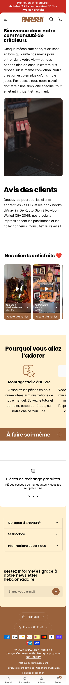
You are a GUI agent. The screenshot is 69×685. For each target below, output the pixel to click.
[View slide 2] (33, 496)
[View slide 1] (28, 496)
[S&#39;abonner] (56, 591)
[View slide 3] (37, 496)
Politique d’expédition (33, 672)
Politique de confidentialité (20, 667)
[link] (29, 371)
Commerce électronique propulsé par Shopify (38, 655)
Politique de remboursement (33, 662)
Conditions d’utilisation (48, 667)
